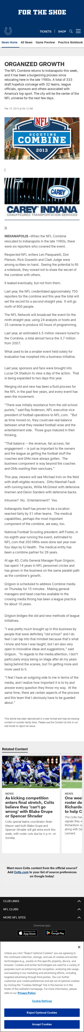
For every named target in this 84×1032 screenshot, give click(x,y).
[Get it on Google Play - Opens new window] (55, 935)
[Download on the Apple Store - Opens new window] (27, 933)
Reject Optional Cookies (42, 1012)
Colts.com (21, 872)
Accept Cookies (42, 1024)
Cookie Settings (42, 1001)
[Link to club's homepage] (8, 29)
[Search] (71, 31)
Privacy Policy (27, 993)
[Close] (79, 947)
